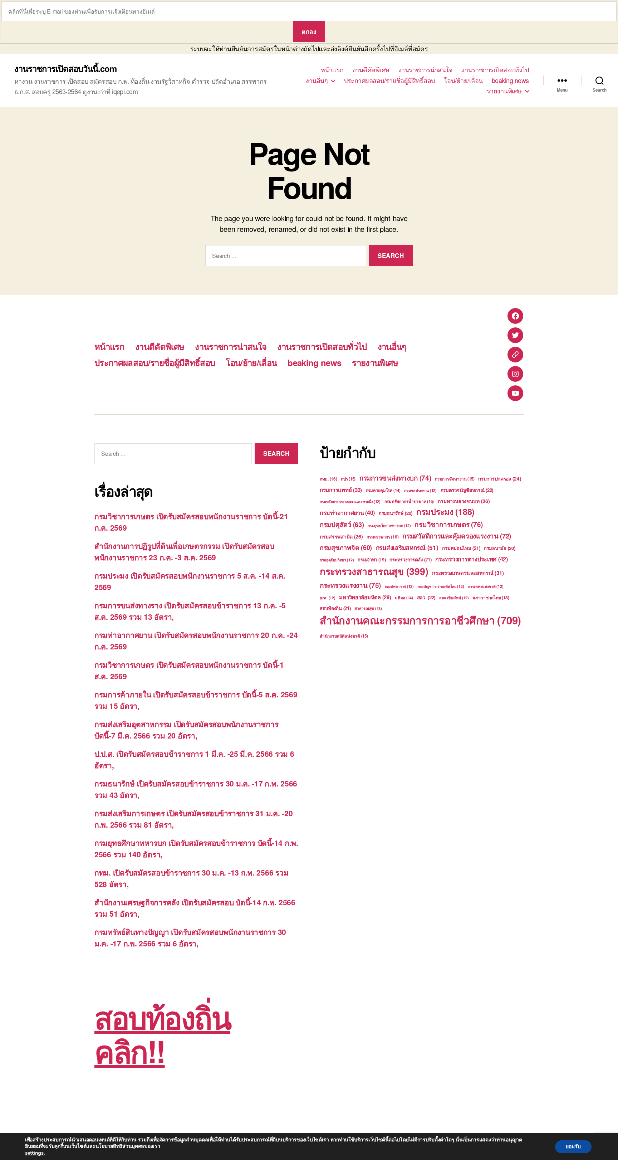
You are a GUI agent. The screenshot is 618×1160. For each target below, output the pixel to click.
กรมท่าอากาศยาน (347, 512)
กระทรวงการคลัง (410, 559)
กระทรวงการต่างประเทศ (471, 559)
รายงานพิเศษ (504, 91)
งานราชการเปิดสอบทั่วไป (495, 70)
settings (34, 1153)
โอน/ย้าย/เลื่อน (463, 80)
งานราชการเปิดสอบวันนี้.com (65, 68)
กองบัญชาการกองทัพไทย (441, 586)
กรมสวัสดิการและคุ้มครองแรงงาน (456, 536)
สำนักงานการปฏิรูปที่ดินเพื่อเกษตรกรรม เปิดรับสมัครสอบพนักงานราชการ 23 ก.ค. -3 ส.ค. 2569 (184, 551)
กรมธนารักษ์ (395, 513)
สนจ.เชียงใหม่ (454, 597)
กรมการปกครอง (499, 478)
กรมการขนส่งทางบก (395, 478)
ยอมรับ (573, 1146)
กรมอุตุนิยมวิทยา (337, 559)
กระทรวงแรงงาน (350, 585)
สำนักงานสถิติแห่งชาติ (344, 636)
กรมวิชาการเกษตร (449, 524)
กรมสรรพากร (382, 537)
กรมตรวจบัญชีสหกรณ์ (467, 490)
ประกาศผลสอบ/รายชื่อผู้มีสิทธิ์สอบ (389, 80)
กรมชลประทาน (420, 490)
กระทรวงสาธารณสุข (374, 571)
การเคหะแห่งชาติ (485, 586)
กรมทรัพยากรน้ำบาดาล (409, 501)
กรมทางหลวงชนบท (464, 501)
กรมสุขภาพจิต (346, 547)
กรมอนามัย (499, 548)
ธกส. (327, 597)
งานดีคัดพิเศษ (371, 70)
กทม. (328, 479)
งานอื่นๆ (317, 80)
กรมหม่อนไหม (461, 548)
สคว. (426, 597)
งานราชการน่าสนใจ (425, 70)
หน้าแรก (332, 70)
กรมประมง (445, 511)
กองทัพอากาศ (399, 586)
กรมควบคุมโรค (383, 490)
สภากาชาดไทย (490, 597)
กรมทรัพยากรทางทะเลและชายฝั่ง (350, 501)
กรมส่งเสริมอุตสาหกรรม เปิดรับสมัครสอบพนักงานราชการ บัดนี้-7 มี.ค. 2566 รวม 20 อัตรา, (186, 729)
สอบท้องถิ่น (335, 608)
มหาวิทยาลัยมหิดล (365, 597)
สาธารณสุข (368, 608)
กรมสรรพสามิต (341, 536)
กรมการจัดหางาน (454, 479)
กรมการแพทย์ (341, 490)
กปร (348, 479)
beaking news (510, 80)
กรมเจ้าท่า (372, 559)
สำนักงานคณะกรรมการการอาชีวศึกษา (420, 620)
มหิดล (404, 598)
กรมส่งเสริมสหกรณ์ (407, 547)
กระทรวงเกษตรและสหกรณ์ (468, 573)
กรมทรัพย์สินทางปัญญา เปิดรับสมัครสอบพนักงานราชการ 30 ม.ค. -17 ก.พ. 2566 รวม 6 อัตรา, (190, 937)
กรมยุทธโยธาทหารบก (389, 525)
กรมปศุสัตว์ (342, 524)
